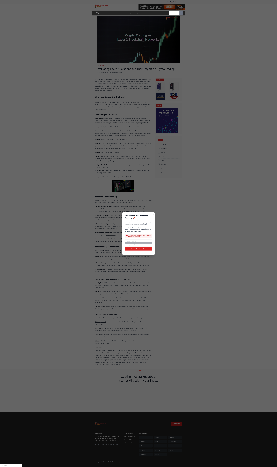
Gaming (129, 13)
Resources (121, 13)
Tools (143, 13)
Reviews (149, 13)
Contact (161, 13)
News (155, 13)
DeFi (107, 13)
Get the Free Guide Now (138, 249)
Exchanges (136, 13)
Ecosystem (113, 13)
